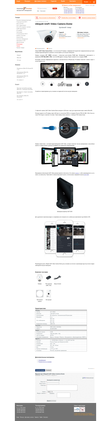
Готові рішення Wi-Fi (22, 33)
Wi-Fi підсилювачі (21, 25)
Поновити (52, 393)
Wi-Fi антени (20, 23)
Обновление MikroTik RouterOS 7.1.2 (22, 76)
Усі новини (20, 80)
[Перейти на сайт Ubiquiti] (77, 409)
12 (63, 34)
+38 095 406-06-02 (79, 10)
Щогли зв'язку (20, 42)
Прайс (63, 1)
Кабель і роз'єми (21, 35)
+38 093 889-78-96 (79, 13)
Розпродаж (19, 44)
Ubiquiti (19, 55)
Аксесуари (19, 32)
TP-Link (19, 60)
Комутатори (20, 37)
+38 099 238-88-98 (68, 10)
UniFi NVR (86, 174)
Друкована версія (40, 48)
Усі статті (20, 99)
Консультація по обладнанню (47, 17)
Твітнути (50, 48)
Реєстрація (42, 10)
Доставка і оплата (40, 1)
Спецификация (42, 360)
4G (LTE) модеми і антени (24, 27)
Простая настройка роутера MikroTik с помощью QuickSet (25, 88)
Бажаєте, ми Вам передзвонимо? (72, 5)
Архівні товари (20, 47)
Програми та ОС (21, 40)
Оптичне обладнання (22, 39)
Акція (18, 1)
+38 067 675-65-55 (79, 11)
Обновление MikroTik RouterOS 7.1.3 (22, 73)
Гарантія (53, 1)
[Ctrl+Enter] (51, 400)
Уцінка (18, 46)
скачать (77, 173)
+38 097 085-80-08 (68, 11)
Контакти (73, 1)
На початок (90, 368)
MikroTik (19, 57)
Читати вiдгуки (89, 377)
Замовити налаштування (88, 17)
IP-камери (19, 30)
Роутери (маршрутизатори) (24, 20)
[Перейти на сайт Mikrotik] (82, 409)
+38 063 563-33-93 (68, 13)
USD (93, 5)
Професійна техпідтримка (68, 17)
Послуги (27, 1)
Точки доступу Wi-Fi (22, 21)
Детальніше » (62, 37)
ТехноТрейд (24, 9)
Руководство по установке (45, 361)
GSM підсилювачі (21, 28)
